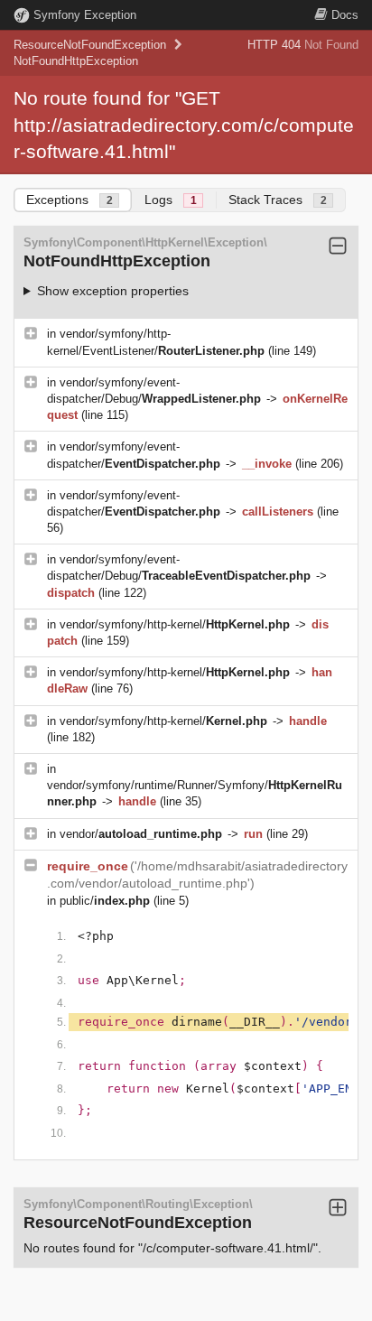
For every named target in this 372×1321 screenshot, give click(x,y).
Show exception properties (113, 291)
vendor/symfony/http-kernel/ (175, 624)
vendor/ (141, 834)
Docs (344, 15)
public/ (105, 900)
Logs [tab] (170, 199)
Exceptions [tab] (69, 199)
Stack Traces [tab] (277, 199)
